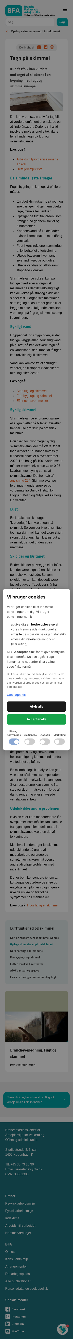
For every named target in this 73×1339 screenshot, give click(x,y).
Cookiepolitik (16, 695)
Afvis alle (36, 706)
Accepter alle (36, 719)
